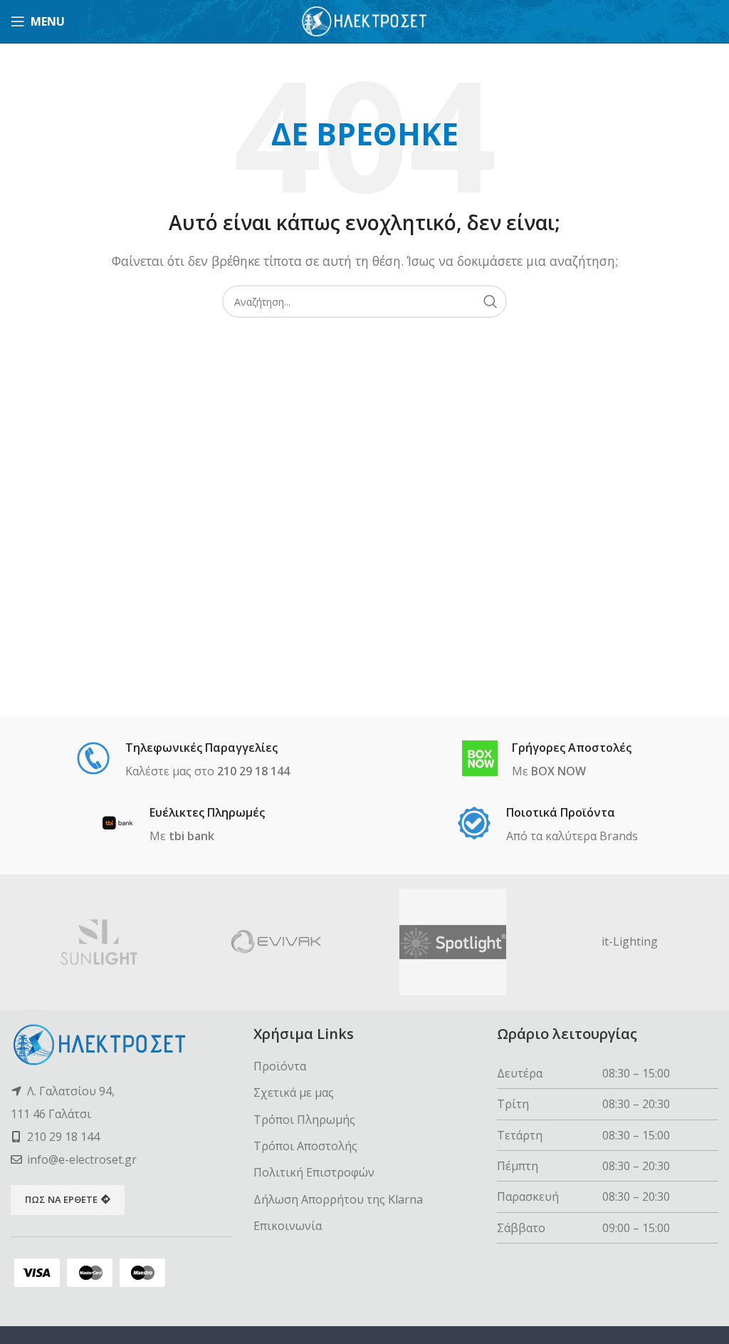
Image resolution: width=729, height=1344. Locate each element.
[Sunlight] (99, 942)
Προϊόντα (279, 1066)
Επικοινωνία (287, 1226)
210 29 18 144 (63, 1136)
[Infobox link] (182, 760)
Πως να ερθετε (61, 1199)
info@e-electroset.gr (82, 1159)
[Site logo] (365, 20)
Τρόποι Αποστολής (305, 1146)
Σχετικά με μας (293, 1092)
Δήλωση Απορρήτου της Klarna (338, 1199)
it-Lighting (630, 941)
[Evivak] (276, 942)
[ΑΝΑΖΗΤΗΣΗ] (490, 301)
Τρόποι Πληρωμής (304, 1119)
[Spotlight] (453, 942)
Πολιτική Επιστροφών (313, 1172)
